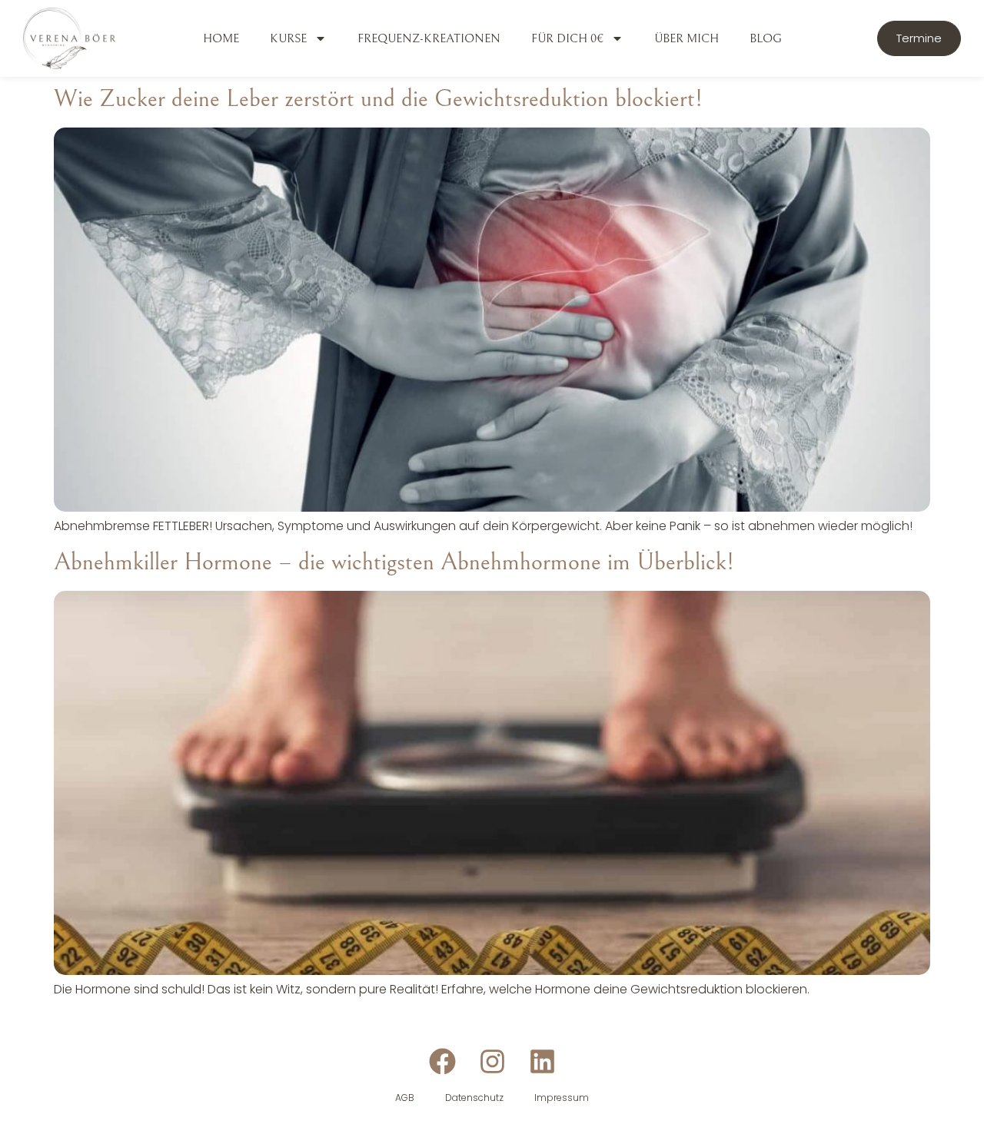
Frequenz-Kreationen (428, 38)
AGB (404, 1097)
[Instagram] (492, 1061)
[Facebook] (442, 1061)
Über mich (686, 38)
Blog (766, 38)
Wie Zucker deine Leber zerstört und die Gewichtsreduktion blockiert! (378, 99)
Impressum (561, 1097)
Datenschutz (474, 1097)
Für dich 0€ (567, 38)
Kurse (288, 38)
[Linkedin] (542, 1061)
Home (221, 38)
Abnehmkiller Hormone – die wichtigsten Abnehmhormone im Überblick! (394, 562)
